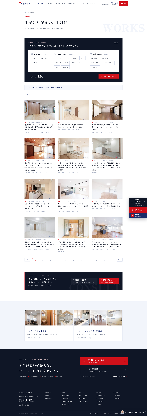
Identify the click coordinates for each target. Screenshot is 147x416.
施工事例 (47, 396)
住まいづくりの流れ (67, 401)
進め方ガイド (65, 396)
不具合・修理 (116, 399)
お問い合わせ (116, 396)
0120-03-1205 (25, 400)
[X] (25, 405)
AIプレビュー (65, 404)
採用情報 (98, 404)
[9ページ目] (96, 260)
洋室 (66, 62)
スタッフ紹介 (99, 401)
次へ (119, 260)
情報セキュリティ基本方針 (111, 413)
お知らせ (92, 3)
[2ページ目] (42, 260)
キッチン (58, 58)
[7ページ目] (81, 260)
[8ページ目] (88, 260)
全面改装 (65, 67)
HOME (25, 12)
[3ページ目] (50, 260)
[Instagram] (22, 405)
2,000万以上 (94, 67)
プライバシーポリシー (96, 413)
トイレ (67, 58)
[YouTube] (20, 405)
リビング (58, 62)
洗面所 (75, 58)
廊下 (80, 62)
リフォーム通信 (84, 3)
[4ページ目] (58, 260)
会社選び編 (65, 399)
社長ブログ (82, 399)
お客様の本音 (48, 399)
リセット (116, 42)
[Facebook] (28, 405)
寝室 (57, 67)
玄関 (73, 62)
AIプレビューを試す (120, 376)
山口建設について (100, 396)
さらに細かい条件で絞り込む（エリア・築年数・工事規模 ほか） (45, 88)
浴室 (82, 58)
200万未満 (94, 58)
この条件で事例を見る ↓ (108, 76)
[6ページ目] (73, 260)
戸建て (35, 58)
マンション (44, 58)
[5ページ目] (66, 260)
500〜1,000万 (95, 62)
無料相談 (123, 3)
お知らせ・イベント (84, 401)
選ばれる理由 (99, 399)
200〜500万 (105, 58)
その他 (35, 62)
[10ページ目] (104, 260)
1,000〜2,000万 (108, 62)
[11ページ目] (112, 260)
